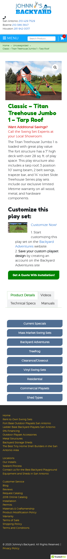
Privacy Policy (11, 548)
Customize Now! (44, 225)
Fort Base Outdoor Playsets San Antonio (27, 423)
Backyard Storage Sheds (17, 442)
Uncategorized (20, 45)
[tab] (22, 295)
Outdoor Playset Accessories (20, 434)
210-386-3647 (20, 25)
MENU (12, 38)
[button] (55, 67)
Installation (9, 501)
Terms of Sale (11, 520)
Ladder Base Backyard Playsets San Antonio (29, 427)
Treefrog (34, 351)
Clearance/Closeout (35, 360)
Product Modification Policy (19, 512)
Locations (8, 458)
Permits (7, 504)
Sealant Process (12, 466)
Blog (5, 485)
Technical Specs (23, 303)
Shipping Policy (12, 524)
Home (6, 45)
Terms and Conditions (16, 528)
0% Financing (11, 431)
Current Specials (35, 323)
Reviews (8, 489)
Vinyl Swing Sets (35, 369)
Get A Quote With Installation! (34, 275)
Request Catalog (13, 493)
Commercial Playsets (34, 388)
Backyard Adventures (34, 342)
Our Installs (9, 462)
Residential (34, 379)
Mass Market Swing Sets (34, 332)
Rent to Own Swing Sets (17, 419)
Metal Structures (13, 438)
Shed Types (35, 397)
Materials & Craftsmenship (18, 508)
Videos (46, 295)
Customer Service (13, 481)
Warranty (8, 516)
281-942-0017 (22, 29)
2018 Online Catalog (15, 497)
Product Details (23, 295)
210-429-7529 (27, 21)
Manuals (47, 303)
